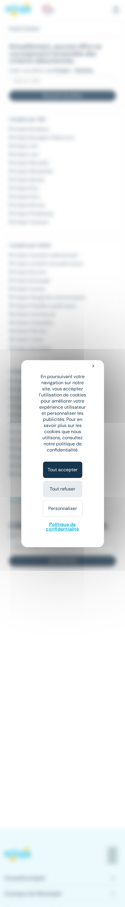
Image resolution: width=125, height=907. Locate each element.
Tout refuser (62, 489)
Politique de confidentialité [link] (62, 526)
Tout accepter (63, 470)
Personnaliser (62, 508)
